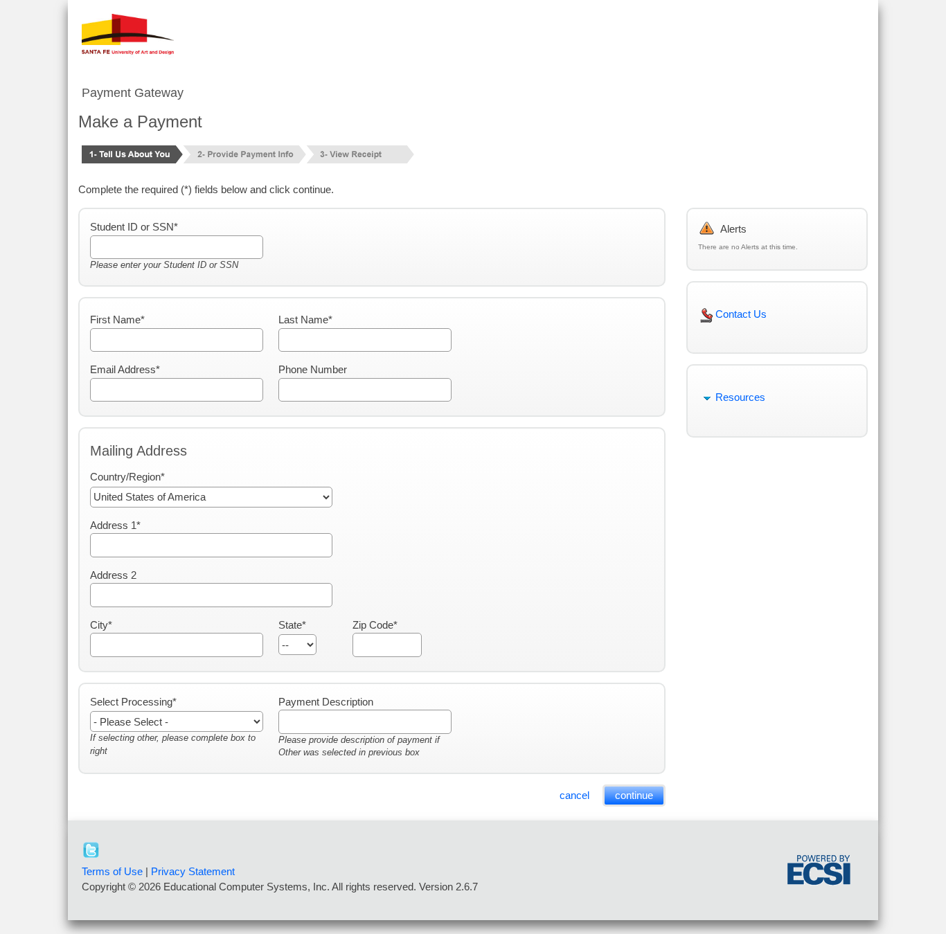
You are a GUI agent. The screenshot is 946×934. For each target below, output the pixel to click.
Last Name (303, 319)
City (99, 625)
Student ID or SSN (132, 227)
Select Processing (131, 702)
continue (634, 795)
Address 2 (113, 575)
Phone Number (312, 369)
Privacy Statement (193, 871)
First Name (115, 319)
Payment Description (325, 702)
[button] (753, 874)
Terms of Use (112, 871)
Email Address (123, 369)
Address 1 (113, 525)
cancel (574, 795)
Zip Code (372, 625)
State (290, 625)
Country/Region (125, 477)
